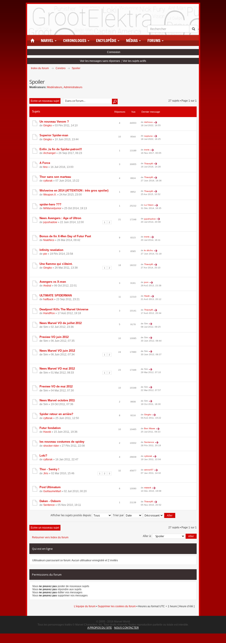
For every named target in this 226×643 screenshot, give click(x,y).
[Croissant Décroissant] (159, 515)
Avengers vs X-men (53, 281)
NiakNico (48, 240)
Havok (47, 431)
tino (45, 167)
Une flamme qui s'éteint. (56, 264)
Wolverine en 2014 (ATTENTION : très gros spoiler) (74, 190)
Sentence (149, 442)
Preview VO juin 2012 (54, 337)
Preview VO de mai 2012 (56, 386)
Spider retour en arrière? (56, 414)
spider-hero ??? (50, 204)
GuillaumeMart (52, 491)
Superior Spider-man (54, 135)
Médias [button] (132, 40)
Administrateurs (73, 87)
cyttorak (48, 180)
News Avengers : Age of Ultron (60, 218)
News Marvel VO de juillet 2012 (61, 323)
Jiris (45, 473)
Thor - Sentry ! (49, 469)
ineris (146, 149)
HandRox (49, 313)
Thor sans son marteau (55, 176)
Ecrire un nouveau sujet (45, 100)
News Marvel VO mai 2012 (57, 368)
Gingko (47, 125)
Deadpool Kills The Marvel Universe (64, 309)
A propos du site (99, 627)
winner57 (148, 469)
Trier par (118, 515)
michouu (148, 122)
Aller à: (147, 536)
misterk (147, 487)
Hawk (147, 296)
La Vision (149, 205)
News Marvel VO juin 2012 (57, 350)
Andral (47, 285)
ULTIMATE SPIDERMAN (56, 295)
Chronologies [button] (75, 40)
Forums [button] (154, 40)
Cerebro (61, 68)
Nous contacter (126, 627)
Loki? (43, 455)
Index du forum (40, 68)
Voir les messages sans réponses (100, 61)
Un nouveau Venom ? (54, 121)
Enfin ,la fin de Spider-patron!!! (61, 149)
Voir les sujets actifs (134, 61)
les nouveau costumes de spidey (62, 441)
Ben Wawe (149, 428)
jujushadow (50, 222)
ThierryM (148, 163)
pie (45, 253)
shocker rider (51, 445)
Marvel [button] (47, 40)
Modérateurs (54, 87)
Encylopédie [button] (106, 40)
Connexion (113, 52)
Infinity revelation (51, 250)
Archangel (49, 153)
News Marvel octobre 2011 (57, 400)
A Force (45, 163)
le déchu (148, 250)
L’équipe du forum (85, 606)
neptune (148, 136)
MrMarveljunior (52, 208)
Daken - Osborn (50, 501)
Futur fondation (50, 428)
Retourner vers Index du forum (50, 537)
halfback (48, 299)
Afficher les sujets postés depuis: (71, 515)
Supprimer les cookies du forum (117, 606)
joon (146, 282)
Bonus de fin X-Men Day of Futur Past (65, 236)
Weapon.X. (49, 194)
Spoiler (76, 68)
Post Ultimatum (50, 487)
